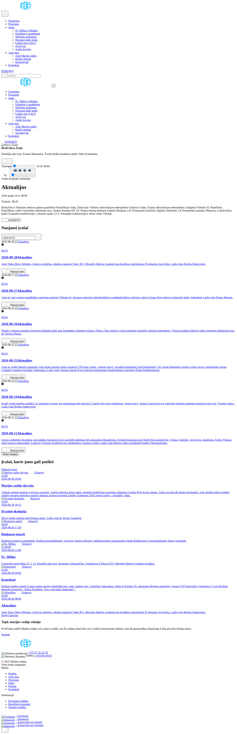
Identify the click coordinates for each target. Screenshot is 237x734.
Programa (13, 23)
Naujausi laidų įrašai (26, 39)
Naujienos (13, 20)
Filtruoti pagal (9, 469)
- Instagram (22, 719)
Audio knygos (23, 49)
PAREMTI (7, 71)
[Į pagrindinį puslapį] (26, 85)
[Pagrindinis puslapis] (26, 9)
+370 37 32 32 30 (38, 652)
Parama (12, 686)
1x (5, 175)
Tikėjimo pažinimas (26, 36)
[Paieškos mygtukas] (4, 75)
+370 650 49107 (43, 655)
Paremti (5, 634)
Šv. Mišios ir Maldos (26, 30)
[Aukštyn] (4, 730)
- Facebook (21, 715)
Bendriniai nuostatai (19, 704)
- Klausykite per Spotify (29, 722)
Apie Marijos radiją (25, 55)
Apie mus (14, 52)
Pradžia (12, 673)
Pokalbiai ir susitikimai (27, 33)
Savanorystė (22, 62)
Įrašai (11, 27)
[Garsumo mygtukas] (23, 172)
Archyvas (20, 46)
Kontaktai (13, 65)
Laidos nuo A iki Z (25, 43)
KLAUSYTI (14, 220)
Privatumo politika (18, 701)
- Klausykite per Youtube (30, 725)
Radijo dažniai (23, 58)
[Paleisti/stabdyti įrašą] (6, 161)
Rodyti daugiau (10, 454)
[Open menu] (4, 14)
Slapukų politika (17, 707)
